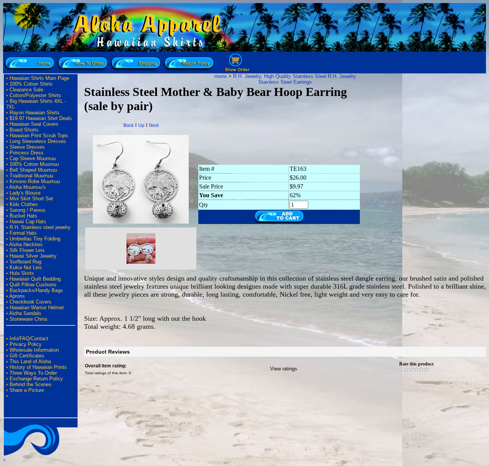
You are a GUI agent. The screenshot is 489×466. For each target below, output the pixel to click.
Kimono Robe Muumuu (35, 181)
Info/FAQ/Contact (29, 338)
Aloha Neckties (26, 244)
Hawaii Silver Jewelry (33, 256)
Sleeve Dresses (27, 147)
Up (141, 125)
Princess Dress (27, 153)
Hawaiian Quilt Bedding (35, 279)
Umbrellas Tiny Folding (35, 239)
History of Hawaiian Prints (38, 367)
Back (128, 125)
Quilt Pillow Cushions (33, 284)
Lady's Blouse (25, 193)
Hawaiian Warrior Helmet (37, 307)
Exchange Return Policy (36, 379)
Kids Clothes (24, 204)
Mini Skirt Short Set (31, 198)
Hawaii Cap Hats (28, 221)
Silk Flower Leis (27, 250)
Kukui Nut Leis (26, 267)
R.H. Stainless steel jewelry (40, 227)
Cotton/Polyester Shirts (35, 95)
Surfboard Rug (25, 262)
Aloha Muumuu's (27, 187)
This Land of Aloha (30, 361)
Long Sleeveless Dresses (38, 141)
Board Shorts (24, 130)
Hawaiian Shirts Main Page (39, 78)
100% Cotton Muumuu (34, 164)
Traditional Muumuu (31, 176)
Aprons (17, 296)
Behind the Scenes (31, 384)
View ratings (283, 369)
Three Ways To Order (33, 373)
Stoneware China (28, 319)
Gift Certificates (27, 356)
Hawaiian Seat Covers (34, 124)
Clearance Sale (26, 90)
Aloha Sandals (25, 313)
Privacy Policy (26, 344)
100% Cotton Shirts (31, 84)
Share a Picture (27, 390)
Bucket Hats (23, 216)
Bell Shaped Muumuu (33, 170)
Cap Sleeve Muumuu (33, 158)
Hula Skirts (22, 273)
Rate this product (416, 364)
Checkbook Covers (31, 302)
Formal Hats (23, 233)
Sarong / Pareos (27, 210)
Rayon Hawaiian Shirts (35, 112)
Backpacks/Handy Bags (36, 290)
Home (220, 76)
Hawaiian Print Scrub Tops (39, 135)
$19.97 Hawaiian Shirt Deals (41, 118)
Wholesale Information (34, 350)
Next (154, 125)
